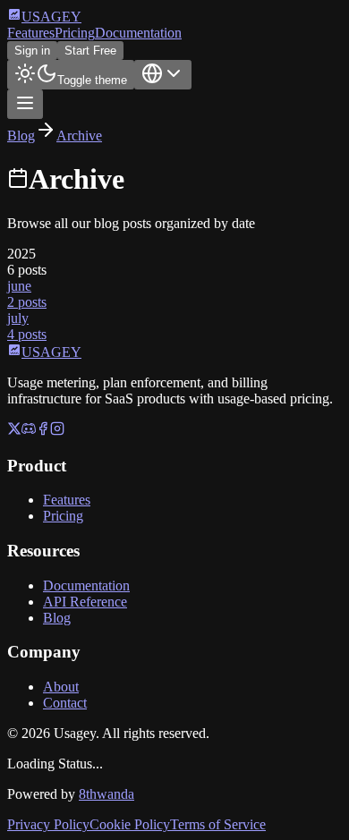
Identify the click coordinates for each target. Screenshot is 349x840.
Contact (65, 702)
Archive (79, 135)
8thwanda (106, 794)
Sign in (32, 50)
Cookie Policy (129, 824)
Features (31, 32)
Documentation (138, 32)
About (61, 686)
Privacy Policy (48, 824)
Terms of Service (218, 824)
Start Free (90, 50)
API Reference (85, 601)
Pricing (75, 32)
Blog (21, 135)
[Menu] (25, 104)
